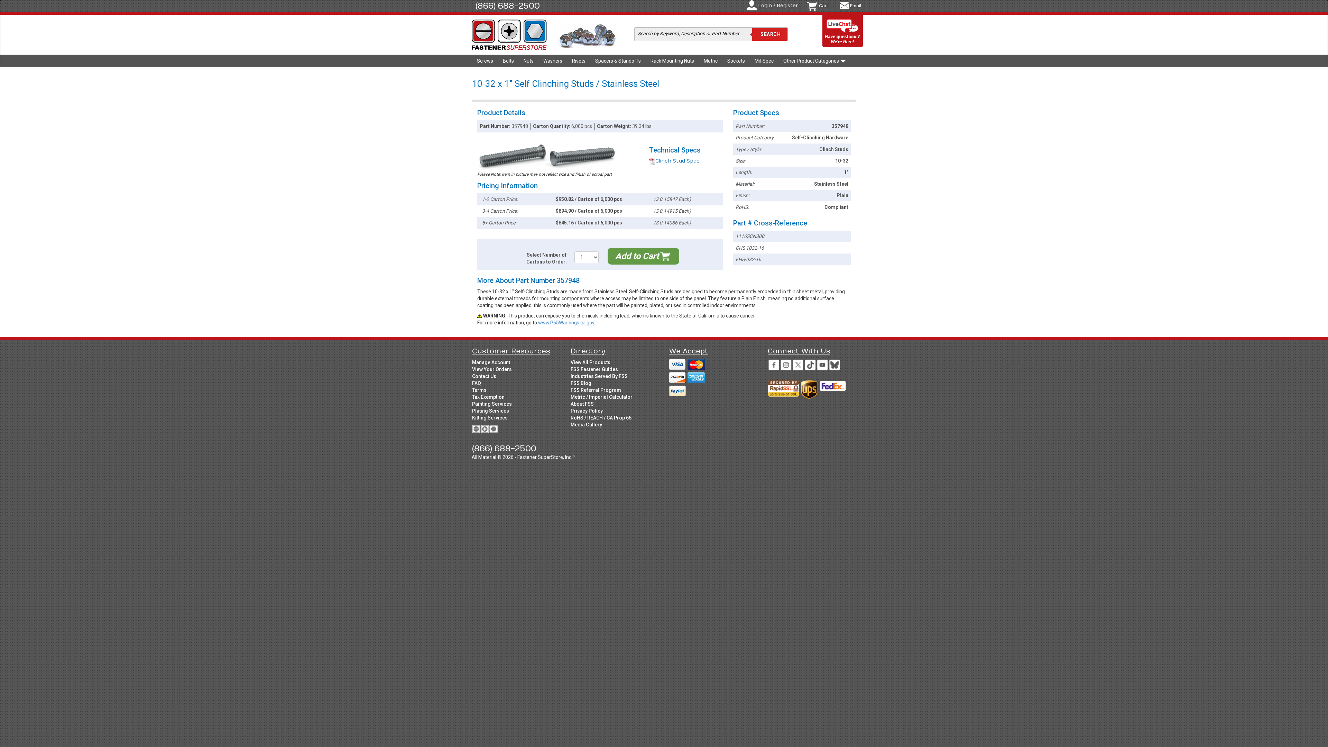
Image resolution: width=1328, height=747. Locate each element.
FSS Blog (581, 383)
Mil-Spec (764, 61)
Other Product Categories (811, 61)
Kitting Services (490, 418)
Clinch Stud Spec (677, 161)
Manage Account (491, 362)
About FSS (582, 404)
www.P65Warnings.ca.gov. (566, 322)
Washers (552, 61)
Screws (485, 61)
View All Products (590, 362)
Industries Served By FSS (599, 376)
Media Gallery (586, 424)
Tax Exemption (488, 397)
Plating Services (490, 411)
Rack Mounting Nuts (672, 61)
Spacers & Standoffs (618, 61)
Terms (479, 390)
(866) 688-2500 (508, 6)
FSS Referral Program (596, 390)
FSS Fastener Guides (594, 369)
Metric (711, 61)
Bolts (508, 61)
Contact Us (484, 376)
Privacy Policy (587, 411)
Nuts (529, 61)
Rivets (578, 61)
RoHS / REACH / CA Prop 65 (601, 418)
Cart (823, 5)
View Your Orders (492, 369)
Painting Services (492, 404)
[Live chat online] (842, 31)
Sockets (736, 61)
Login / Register (778, 6)
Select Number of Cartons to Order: (546, 258)
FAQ (476, 383)
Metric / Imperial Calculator (602, 397)
